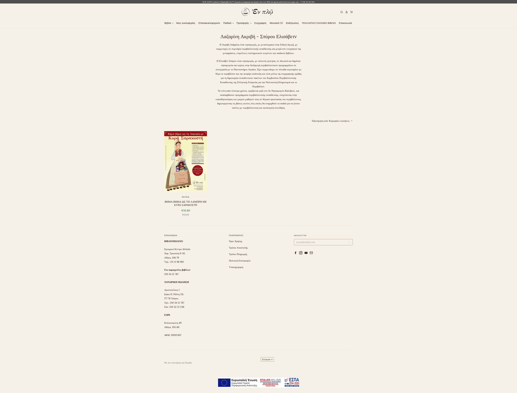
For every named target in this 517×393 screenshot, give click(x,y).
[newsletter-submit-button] (349, 243)
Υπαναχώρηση (236, 267)
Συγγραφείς (260, 23)
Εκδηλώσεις (292, 23)
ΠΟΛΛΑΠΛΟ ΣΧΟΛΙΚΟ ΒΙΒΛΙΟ (319, 23)
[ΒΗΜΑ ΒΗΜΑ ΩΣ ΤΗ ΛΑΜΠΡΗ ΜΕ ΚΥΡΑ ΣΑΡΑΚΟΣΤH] (185, 161)
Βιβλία (168, 23)
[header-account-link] (345, 12)
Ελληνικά (266, 359)
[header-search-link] (340, 12)
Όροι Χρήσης (235, 241)
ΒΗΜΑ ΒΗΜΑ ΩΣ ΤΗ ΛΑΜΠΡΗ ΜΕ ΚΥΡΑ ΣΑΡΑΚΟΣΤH (186, 203)
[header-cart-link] (350, 12)
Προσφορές (243, 23)
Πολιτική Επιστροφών (240, 260)
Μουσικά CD (276, 23)
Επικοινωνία (345, 23)
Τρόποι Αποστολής (238, 247)
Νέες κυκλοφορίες (185, 23)
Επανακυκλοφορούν (209, 23)
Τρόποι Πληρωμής (238, 254)
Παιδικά (227, 23)
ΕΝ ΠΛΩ (185, 197)
